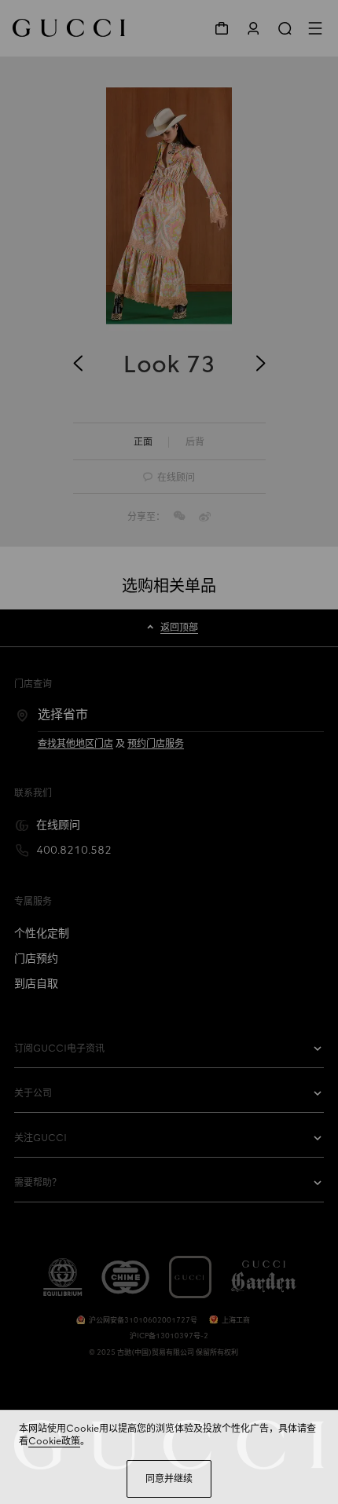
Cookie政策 (54, 1441)
